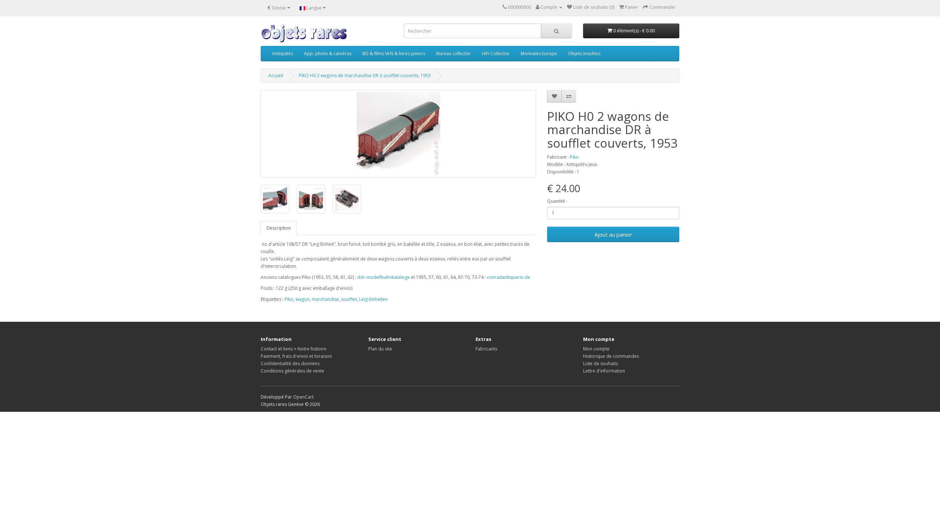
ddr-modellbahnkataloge (383, 277)
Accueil (275, 75)
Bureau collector (453, 53)
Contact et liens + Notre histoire (293, 349)
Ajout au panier (613, 234)
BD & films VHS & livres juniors (393, 53)
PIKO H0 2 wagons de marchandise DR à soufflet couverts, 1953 (365, 75)
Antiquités (282, 53)
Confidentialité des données (290, 363)
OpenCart (303, 397)
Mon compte (596, 349)
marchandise (325, 299)
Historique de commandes (611, 356)
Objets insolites (584, 53)
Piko (574, 157)
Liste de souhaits (600, 363)
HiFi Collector (496, 53)
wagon (303, 299)
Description (279, 228)
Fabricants (486, 349)
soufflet (349, 299)
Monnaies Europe (539, 53)
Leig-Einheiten (373, 299)
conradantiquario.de (508, 277)
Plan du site (380, 349)
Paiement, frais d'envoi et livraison (296, 356)
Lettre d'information (604, 371)
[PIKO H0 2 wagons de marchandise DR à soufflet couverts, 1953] (398, 133)
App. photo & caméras (327, 53)
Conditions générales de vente (292, 371)
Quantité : (557, 201)
